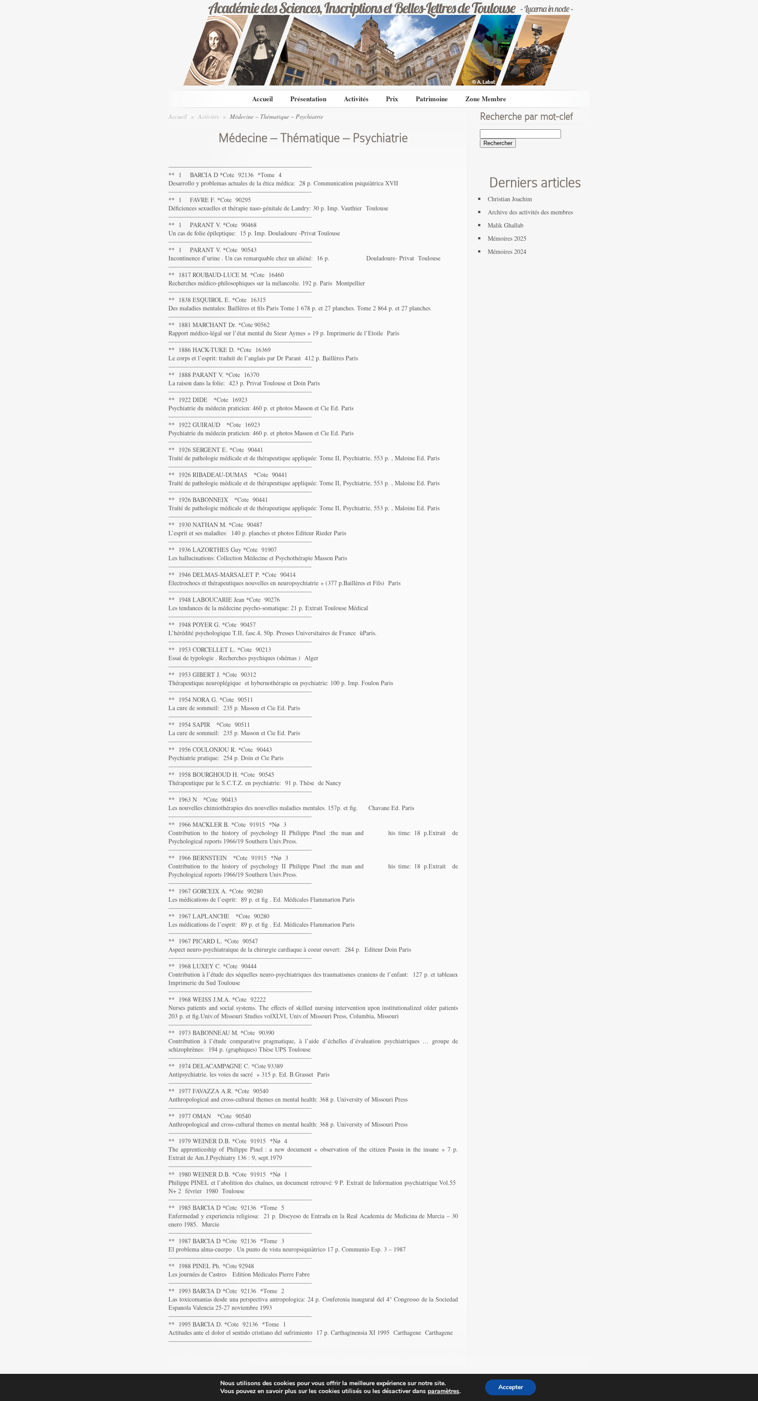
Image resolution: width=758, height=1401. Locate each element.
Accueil (262, 98)
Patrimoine (432, 98)
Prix (392, 98)
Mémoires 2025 (507, 238)
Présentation (308, 98)
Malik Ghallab (505, 225)
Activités (356, 98)
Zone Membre (485, 98)
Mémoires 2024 (507, 251)
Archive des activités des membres (530, 212)
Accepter (510, 1387)
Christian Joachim (510, 199)
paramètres (443, 1391)
